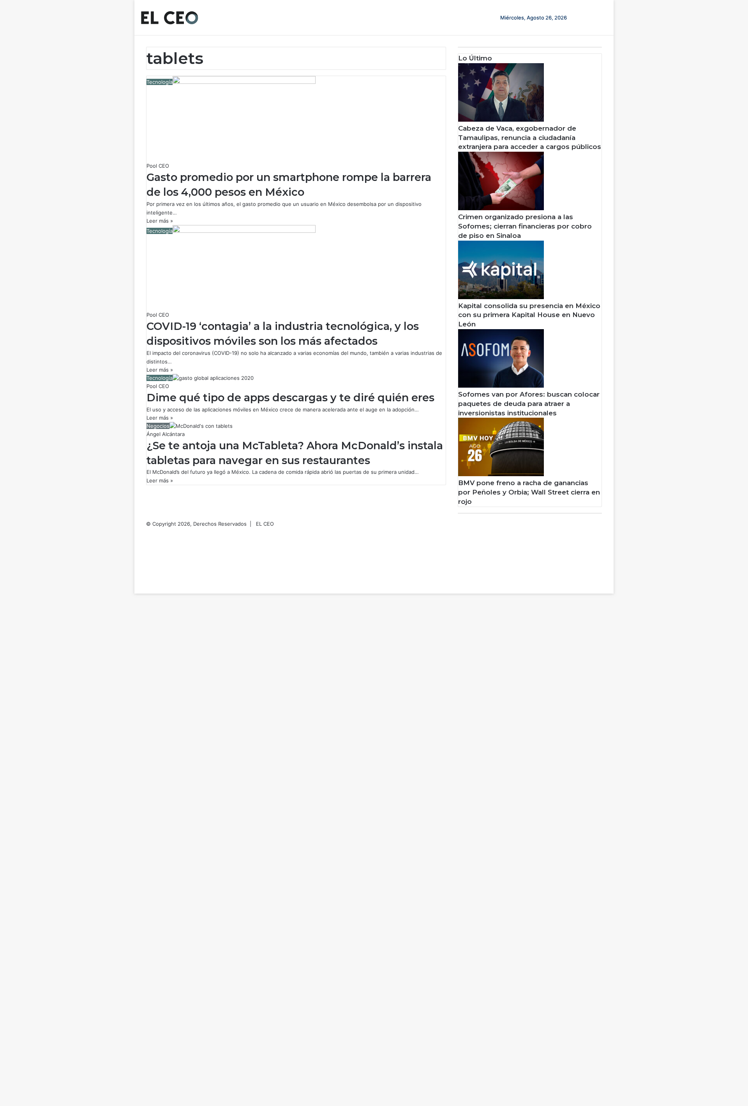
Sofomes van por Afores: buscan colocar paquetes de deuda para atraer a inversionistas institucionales (529, 403)
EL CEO (265, 524)
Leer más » (159, 221)
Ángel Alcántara (165, 434)
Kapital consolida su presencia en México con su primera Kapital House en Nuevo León (529, 315)
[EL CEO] (169, 18)
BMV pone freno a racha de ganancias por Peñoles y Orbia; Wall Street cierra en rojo (529, 492)
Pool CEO (157, 166)
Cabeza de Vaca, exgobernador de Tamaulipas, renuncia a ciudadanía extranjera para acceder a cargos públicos (529, 137)
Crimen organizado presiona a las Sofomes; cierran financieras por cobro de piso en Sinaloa (525, 226)
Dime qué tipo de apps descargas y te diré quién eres (290, 397)
